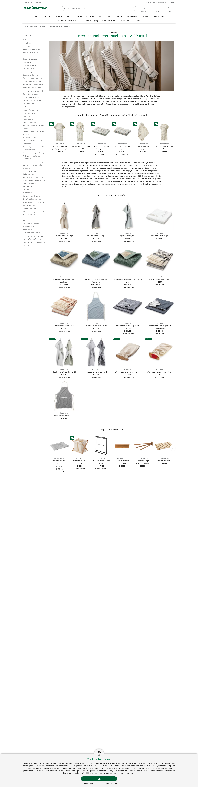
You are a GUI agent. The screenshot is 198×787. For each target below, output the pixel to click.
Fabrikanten (34, 26)
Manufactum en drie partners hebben (39, 763)
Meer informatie (111, 783)
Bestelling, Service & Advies (160, 2)
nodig (74, 763)
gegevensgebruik (110, 763)
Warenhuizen (28, 2)
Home (26, 26)
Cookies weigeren (87, 783)
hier (151, 770)
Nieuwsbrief (38, 2)
